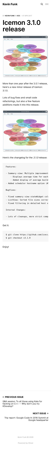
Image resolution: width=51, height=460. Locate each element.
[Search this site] (42, 4)
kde (18, 16)
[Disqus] (25, 281)
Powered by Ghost (25, 443)
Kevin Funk (10, 4)
